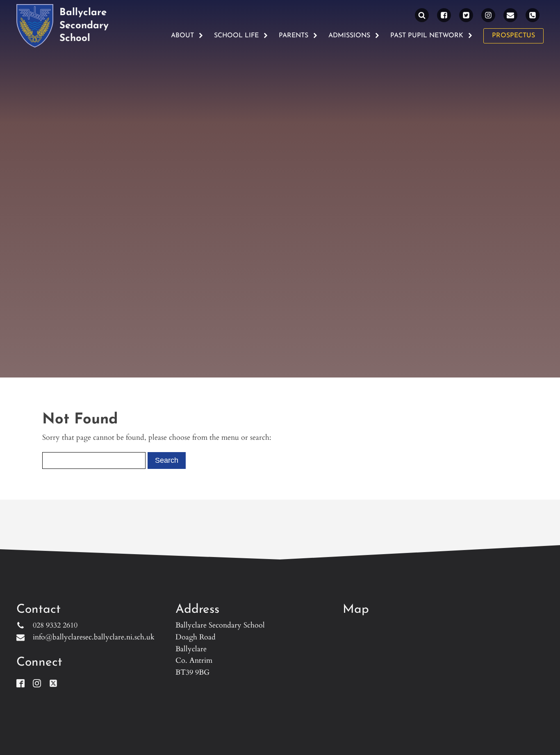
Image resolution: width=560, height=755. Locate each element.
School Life (236, 35)
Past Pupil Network (426, 35)
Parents (293, 35)
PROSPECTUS (513, 35)
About (182, 35)
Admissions (349, 35)
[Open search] (422, 15)
